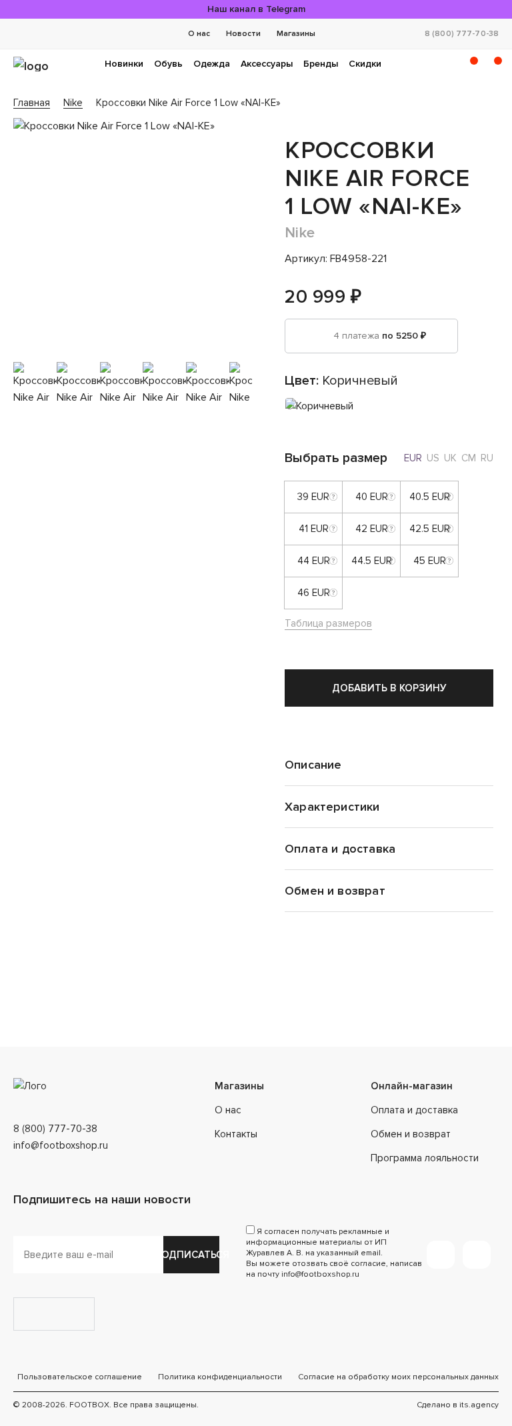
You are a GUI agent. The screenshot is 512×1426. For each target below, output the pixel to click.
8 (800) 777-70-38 (462, 34)
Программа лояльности (425, 1158)
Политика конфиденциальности (220, 1377)
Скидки (365, 63)
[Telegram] (441, 1255)
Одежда (211, 63)
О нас (199, 34)
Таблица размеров (328, 623)
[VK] (477, 1255)
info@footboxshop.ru (60, 1145)
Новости (243, 34)
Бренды (320, 63)
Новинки (124, 63)
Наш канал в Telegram (256, 9)
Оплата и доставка (414, 1110)
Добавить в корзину (389, 688)
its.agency (479, 1405)
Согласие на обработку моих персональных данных (398, 1377)
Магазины (296, 34)
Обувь (168, 63)
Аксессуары (267, 63)
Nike (300, 233)
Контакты (236, 1134)
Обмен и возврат (411, 1134)
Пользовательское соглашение (79, 1377)
